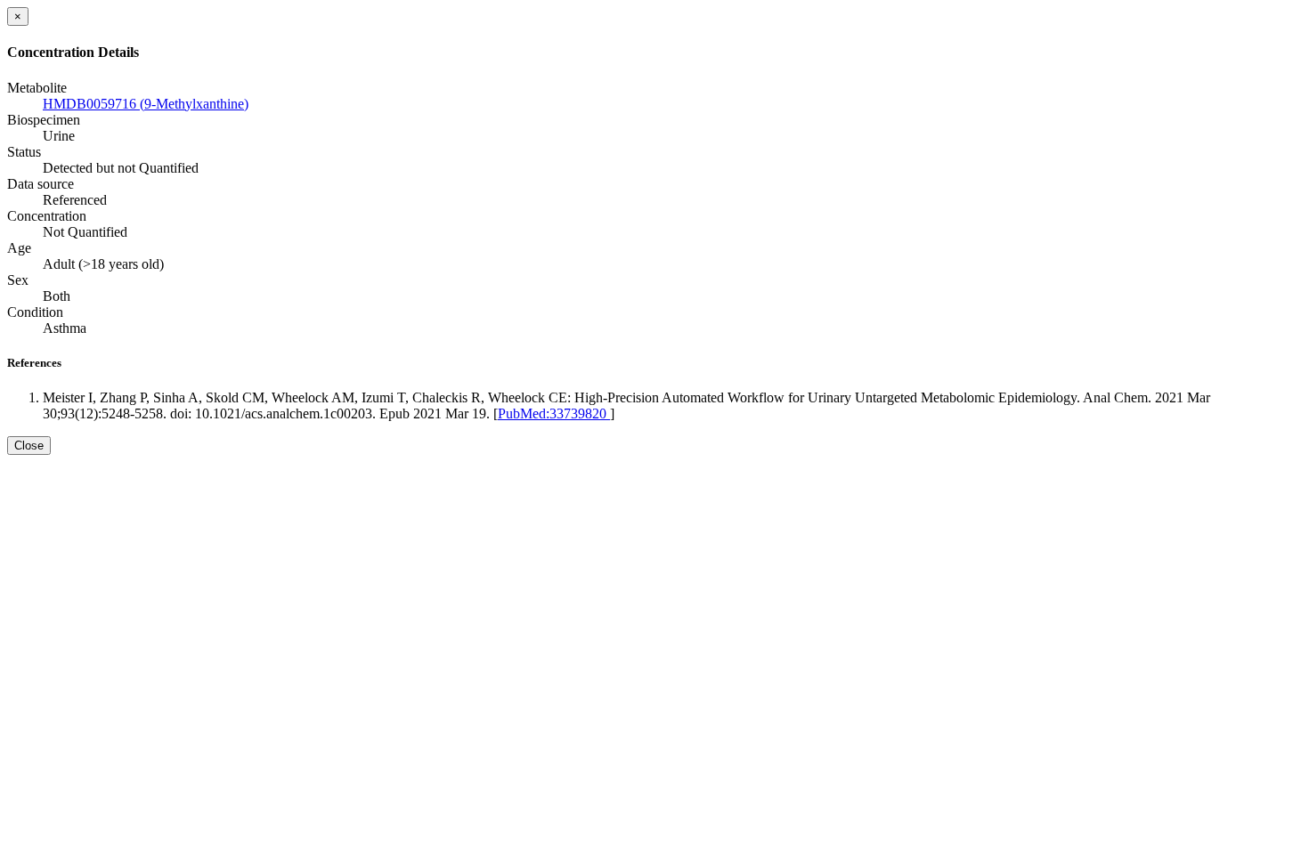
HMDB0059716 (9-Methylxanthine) (145, 103)
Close (29, 445)
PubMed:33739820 (554, 413)
